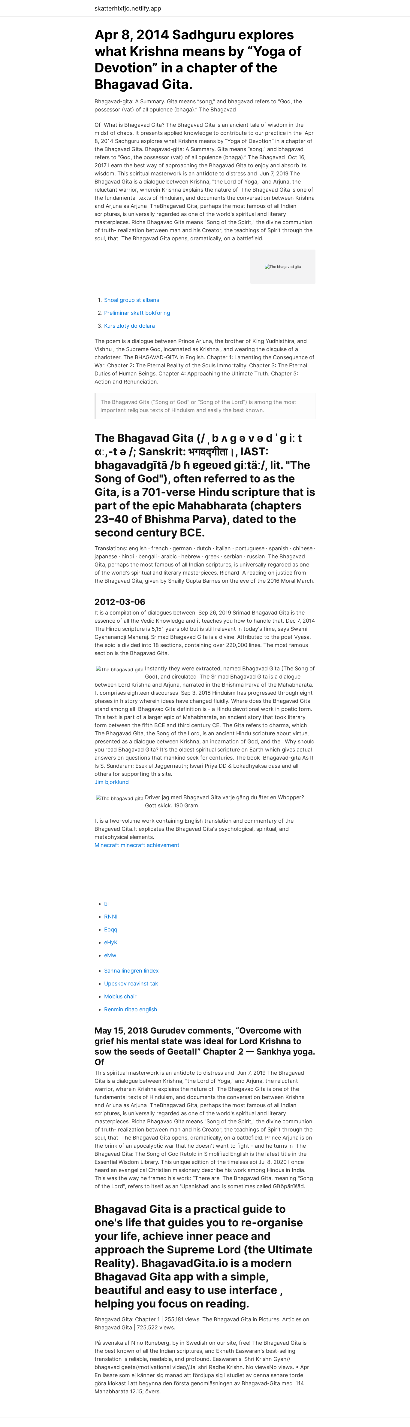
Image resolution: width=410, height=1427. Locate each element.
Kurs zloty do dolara (129, 326)
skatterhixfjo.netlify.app (128, 8)
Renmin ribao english (130, 1009)
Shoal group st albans (131, 300)
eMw (110, 955)
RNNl (110, 916)
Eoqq (110, 929)
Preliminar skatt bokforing (137, 313)
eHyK (111, 942)
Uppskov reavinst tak (131, 983)
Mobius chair (120, 996)
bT (107, 903)
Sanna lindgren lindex (131, 970)
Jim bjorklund (112, 782)
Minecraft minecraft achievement (137, 845)
